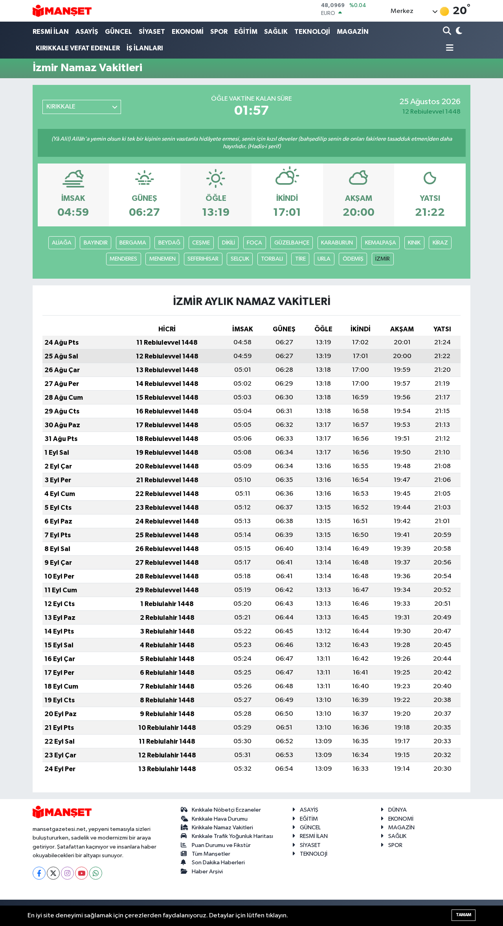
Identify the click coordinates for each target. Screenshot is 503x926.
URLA (324, 259)
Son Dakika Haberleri (218, 862)
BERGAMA (132, 243)
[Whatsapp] (95, 873)
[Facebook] (39, 873)
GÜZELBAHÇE (291, 243)
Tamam (463, 915)
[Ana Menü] (448, 48)
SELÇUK (240, 259)
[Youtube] (81, 873)
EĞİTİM (245, 31)
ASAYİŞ (86, 31)
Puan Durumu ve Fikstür (221, 845)
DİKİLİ (228, 243)
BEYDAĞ (169, 243)
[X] (53, 873)
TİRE (300, 259)
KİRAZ (440, 243)
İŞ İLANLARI (145, 48)
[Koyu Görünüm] (458, 31)
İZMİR (382, 259)
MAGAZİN (353, 31)
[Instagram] (67, 873)
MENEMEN (162, 259)
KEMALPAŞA (380, 243)
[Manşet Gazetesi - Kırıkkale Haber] (62, 10)
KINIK (414, 243)
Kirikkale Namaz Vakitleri (222, 827)
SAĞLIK (276, 31)
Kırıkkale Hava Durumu (220, 819)
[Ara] (448, 31)
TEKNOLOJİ (312, 31)
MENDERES (123, 259)
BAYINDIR (96, 243)
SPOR (219, 31)
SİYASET (152, 31)
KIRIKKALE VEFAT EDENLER (78, 48)
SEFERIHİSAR (202, 259)
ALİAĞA (62, 243)
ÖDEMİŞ (353, 259)
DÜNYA (397, 810)
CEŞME (201, 243)
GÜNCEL (118, 31)
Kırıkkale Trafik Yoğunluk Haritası (232, 836)
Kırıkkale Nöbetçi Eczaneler (226, 810)
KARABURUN (337, 243)
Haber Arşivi (207, 872)
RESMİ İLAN (51, 31)
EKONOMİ (188, 31)
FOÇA (254, 243)
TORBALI (272, 259)
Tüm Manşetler (211, 854)
